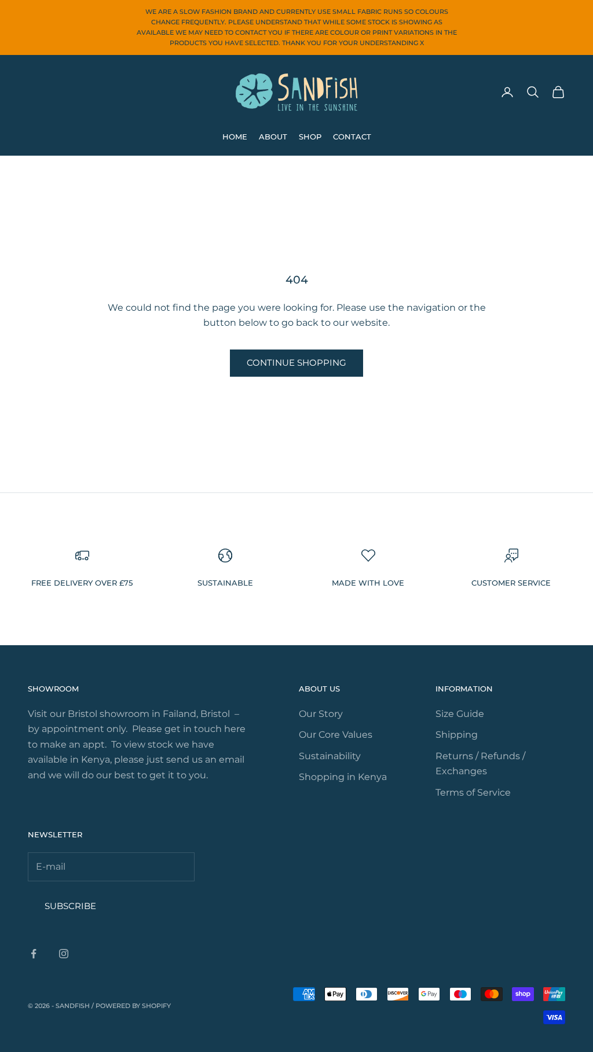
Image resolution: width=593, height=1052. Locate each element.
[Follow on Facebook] (33, 953)
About (273, 136)
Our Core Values (335, 734)
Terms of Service (473, 792)
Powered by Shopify (133, 1006)
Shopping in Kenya (343, 776)
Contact (352, 136)
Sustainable (225, 582)
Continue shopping (296, 362)
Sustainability (330, 756)
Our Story (321, 713)
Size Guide (459, 713)
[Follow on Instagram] (63, 953)
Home (234, 136)
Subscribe (70, 905)
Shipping (456, 734)
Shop (310, 136)
